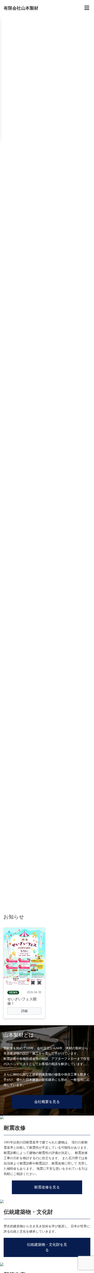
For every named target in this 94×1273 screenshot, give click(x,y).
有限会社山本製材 (21, 8)
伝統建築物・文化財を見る (47, 1247)
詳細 (24, 1011)
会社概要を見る (47, 1102)
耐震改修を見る (47, 1187)
